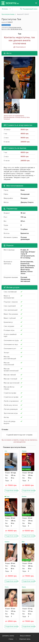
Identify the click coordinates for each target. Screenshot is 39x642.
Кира (7, 496)
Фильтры (5, 9)
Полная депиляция (25, 238)
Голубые (24, 229)
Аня (6, 451)
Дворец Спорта (27, 202)
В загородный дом (27, 255)
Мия (23, 542)
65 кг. (23, 221)
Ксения (24, 496)
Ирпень (24, 271)
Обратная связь (24, 639)
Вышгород (25, 269)
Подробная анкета (11, 490)
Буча (22, 268)
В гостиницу (25, 258)
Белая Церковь (27, 262)
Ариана (7, 542)
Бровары (31, 266)
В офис (23, 250)
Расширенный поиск (30, 9)
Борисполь (25, 264)
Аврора (24, 451)
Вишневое (29, 268)
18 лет (23, 213)
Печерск (24, 198)
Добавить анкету (8, 636)
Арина (24, 587)
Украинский (25, 279)
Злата (6, 587)
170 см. (23, 217)
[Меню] (36, 3)
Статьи (11, 639)
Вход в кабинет (25, 636)
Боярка (24, 266)
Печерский (25, 194)
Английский (25, 281)
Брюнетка (25, 233)
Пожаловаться (20, 47)
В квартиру (24, 251)
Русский (24, 277)
